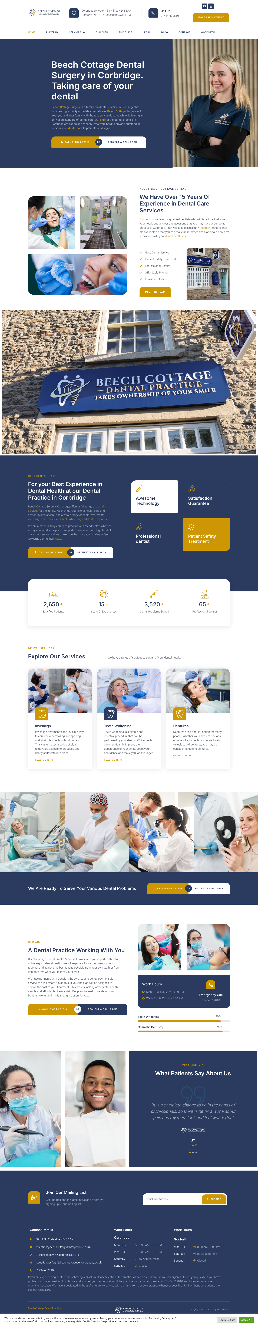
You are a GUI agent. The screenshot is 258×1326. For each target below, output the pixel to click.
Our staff (100, 120)
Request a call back (122, 142)
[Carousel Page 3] (196, 1152)
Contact (184, 32)
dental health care (176, 236)
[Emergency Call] (210, 984)
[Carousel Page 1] (190, 1152)
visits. (58, 539)
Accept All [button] (246, 1320)
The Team (52, 32)
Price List (125, 32)
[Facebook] (204, 6)
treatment (205, 228)
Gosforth (208, 32)
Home (31, 32)
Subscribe (214, 1199)
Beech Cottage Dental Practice (44, 1308)
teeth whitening (71, 519)
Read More (42, 760)
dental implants (97, 519)
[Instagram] (211, 6)
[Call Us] (153, 13)
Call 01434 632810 (77, 142)
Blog (164, 32)
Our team (145, 219)
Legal (147, 32)
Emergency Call (211, 995)
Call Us (165, 11)
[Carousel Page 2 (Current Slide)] (193, 1152)
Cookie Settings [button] (227, 1320)
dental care (75, 128)
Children (102, 32)
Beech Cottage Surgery (65, 107)
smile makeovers (50, 519)
